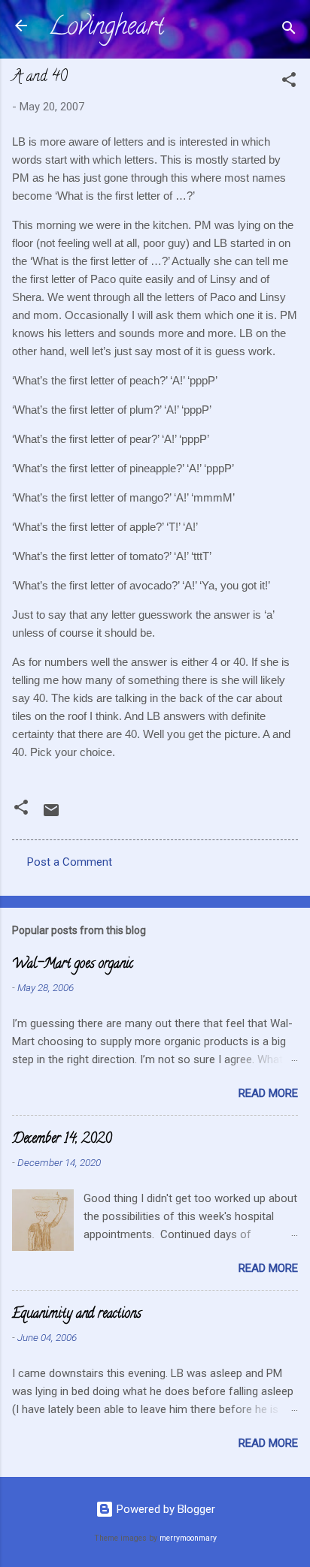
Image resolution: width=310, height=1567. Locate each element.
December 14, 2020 (61, 1139)
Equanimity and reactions (76, 1314)
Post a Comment (69, 862)
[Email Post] (51, 815)
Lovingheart (106, 28)
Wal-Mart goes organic (72, 964)
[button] (289, 82)
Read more (268, 1093)
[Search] (289, 30)
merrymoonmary (188, 1538)
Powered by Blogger (164, 1509)
